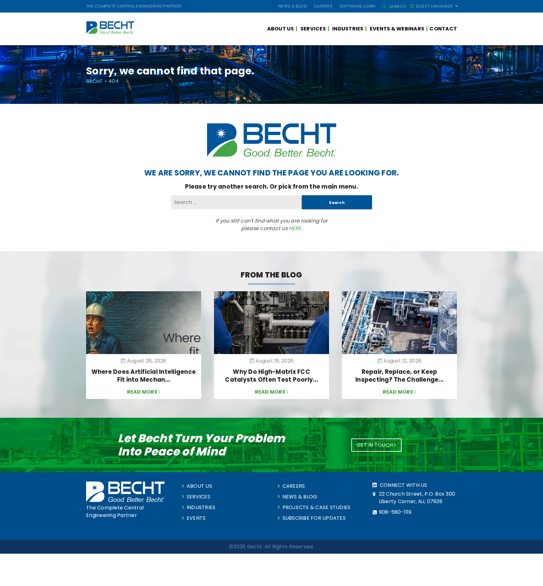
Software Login (358, 6)
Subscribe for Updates (314, 518)
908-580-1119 (395, 512)
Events (196, 518)
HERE (295, 228)
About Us (280, 28)
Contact (443, 28)
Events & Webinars (397, 28)
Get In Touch (375, 445)
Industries (348, 28)
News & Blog (292, 6)
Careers (323, 6)
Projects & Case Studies (316, 507)
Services (313, 28)
